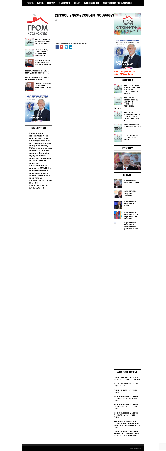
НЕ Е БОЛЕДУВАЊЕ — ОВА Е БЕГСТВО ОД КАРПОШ (38, 186)
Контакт (77, 3)
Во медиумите (64, 3)
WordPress (138, 448)
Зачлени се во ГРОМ (91, 3)
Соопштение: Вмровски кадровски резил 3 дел (40, 181)
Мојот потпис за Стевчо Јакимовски (117, 3)
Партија (40, 3)
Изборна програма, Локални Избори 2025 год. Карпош (124, 72)
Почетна (30, 3)
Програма (51, 3)
